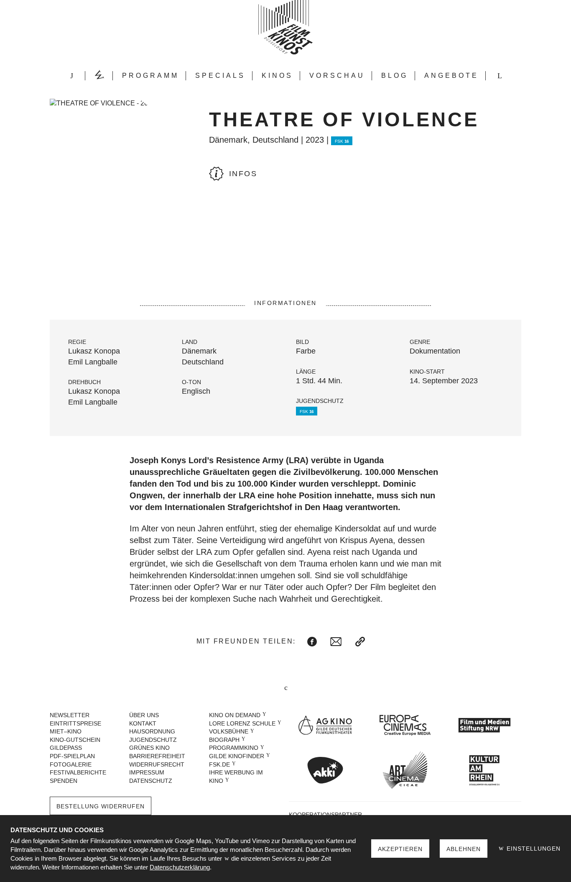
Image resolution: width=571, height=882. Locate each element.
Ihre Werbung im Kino (236, 776)
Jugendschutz (153, 739)
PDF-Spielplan (72, 756)
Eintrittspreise (75, 723)
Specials (220, 75)
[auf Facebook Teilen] (312, 641)
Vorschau (337, 75)
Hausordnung (152, 731)
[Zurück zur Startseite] (285, 27)
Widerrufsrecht (156, 764)
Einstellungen (533, 848)
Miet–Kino (66, 731)
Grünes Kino (149, 747)
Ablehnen (463, 849)
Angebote (451, 75)
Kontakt (142, 723)
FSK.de (219, 764)
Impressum (146, 772)
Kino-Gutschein (75, 739)
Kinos (277, 75)
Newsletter (69, 715)
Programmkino (233, 747)
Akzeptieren (400, 849)
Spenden (63, 780)
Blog (394, 75)
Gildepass (66, 747)
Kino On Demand (234, 715)
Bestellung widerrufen (100, 806)
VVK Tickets (99, 76)
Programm (150, 75)
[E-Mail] (336, 641)
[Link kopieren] (360, 641)
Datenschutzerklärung (180, 867)
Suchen (499, 76)
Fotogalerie (71, 764)
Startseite (71, 76)
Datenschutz (150, 780)
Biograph (224, 739)
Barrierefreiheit (157, 756)
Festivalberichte (78, 772)
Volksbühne (228, 731)
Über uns (144, 715)
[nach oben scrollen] (285, 688)
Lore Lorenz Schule (242, 723)
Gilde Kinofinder (236, 756)
